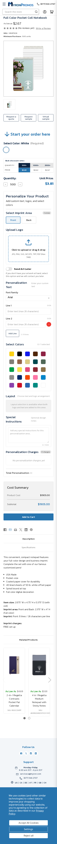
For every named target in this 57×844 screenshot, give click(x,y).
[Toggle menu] (4, 4)
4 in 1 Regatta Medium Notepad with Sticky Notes (39, 700)
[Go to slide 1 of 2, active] (24, 718)
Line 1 (9, 305)
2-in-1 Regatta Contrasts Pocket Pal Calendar (14, 700)
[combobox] (28, 298)
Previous (4, 679)
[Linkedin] (26, 529)
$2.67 (47, 170)
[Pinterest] (31, 529)
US (16, 782)
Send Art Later (22, 269)
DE (26, 782)
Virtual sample (45, 118)
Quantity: (10, 178)
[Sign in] (44, 12)
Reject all (28, 835)
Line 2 (9, 318)
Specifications (28, 547)
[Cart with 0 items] (51, 12)
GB (40, 782)
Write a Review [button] (43, 28)
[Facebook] (5, 529)
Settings (28, 829)
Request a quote (11, 118)
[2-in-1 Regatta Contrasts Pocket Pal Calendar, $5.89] (14, 665)
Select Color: (24, 143)
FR (35, 782)
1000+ (36, 165)
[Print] (15, 529)
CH (45, 782)
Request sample (29, 118)
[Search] (36, 12)
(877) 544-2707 (31, 778)
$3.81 (24, 170)
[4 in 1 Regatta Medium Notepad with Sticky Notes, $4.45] (39, 665)
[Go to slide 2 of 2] (29, 718)
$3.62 (36, 170)
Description (29, 538)
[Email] (10, 529)
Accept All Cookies (29, 822)
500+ (24, 165)
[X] (20, 529)
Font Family (12, 292)
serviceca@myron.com (30, 774)
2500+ (47, 165)
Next (49, 679)
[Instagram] (31, 753)
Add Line (12, 333)
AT (30, 782)
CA (21, 782)
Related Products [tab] (28, 639)
